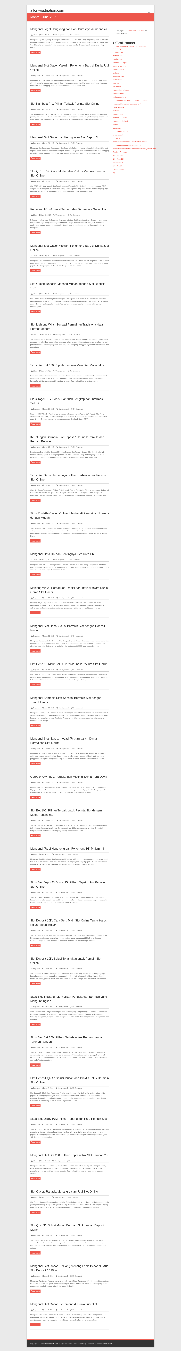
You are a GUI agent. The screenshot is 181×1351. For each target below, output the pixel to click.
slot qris (116, 73)
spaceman (117, 128)
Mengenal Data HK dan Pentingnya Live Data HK (62, 554)
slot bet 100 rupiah (120, 63)
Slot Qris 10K (118, 162)
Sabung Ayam (118, 169)
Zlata (35, 35)
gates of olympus (119, 66)
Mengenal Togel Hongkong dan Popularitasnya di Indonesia (68, 29)
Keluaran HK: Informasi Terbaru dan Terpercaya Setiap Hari (68, 209)
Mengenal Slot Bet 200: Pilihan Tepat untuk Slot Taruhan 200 (69, 1155)
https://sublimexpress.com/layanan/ (126, 104)
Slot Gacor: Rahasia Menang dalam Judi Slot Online (64, 1191)
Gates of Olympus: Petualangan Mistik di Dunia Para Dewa (68, 776)
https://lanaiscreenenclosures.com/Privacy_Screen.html (134, 149)
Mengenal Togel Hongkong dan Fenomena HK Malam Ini (67, 848)
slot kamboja (118, 114)
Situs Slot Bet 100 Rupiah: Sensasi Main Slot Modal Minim (68, 365)
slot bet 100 (117, 80)
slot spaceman (118, 69)
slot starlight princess (121, 90)
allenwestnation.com (47, 10)
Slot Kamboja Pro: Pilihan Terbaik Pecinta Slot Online (64, 103)
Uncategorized (60, 35)
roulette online (118, 107)
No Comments (75, 35)
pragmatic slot (118, 135)
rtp (114, 173)
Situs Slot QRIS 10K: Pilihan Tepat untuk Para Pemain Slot (68, 1118)
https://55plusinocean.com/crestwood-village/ (130, 100)
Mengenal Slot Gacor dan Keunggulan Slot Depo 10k (64, 137)
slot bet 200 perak (120, 118)
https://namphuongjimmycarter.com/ (127, 145)
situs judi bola (118, 94)
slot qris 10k (117, 56)
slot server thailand (120, 121)
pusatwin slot (118, 52)
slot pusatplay (118, 76)
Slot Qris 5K (117, 166)
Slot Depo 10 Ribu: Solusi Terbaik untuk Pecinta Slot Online (68, 664)
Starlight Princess (120, 152)
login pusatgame (119, 97)
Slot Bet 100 (118, 155)
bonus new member (121, 131)
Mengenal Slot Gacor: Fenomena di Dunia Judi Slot (63, 1304)
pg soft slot (117, 138)
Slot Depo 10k (118, 159)
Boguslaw (36, 75)
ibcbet (115, 125)
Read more (35, 52)
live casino (117, 87)
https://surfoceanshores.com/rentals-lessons (130, 142)
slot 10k (116, 83)
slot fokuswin (118, 59)
